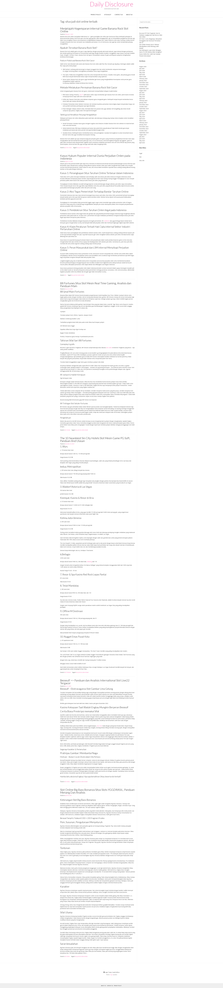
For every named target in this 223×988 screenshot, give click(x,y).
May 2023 (142, 140)
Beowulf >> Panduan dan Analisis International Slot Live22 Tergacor (94, 682)
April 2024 (142, 118)
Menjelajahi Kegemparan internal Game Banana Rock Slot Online (94, 30)
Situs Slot (107, 14)
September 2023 (144, 132)
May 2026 (142, 72)
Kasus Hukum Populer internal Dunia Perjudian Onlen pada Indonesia (95, 157)
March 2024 (142, 120)
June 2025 (142, 94)
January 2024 (143, 124)
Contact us (119, 14)
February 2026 (143, 78)
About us (129, 14)
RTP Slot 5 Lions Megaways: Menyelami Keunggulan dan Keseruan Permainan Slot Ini (150, 40)
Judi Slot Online (68, 147)
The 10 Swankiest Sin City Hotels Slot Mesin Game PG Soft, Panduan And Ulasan (95, 439)
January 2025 (143, 102)
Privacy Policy (96, 14)
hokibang (89, 561)
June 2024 (142, 114)
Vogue (111, 974)
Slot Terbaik (67, 430)
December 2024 (143, 104)
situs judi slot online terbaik (83, 147)
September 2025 (144, 88)
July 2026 (141, 68)
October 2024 (143, 106)
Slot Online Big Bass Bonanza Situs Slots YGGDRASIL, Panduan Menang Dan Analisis (97, 791)
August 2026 (142, 66)
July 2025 (141, 92)
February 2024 (143, 122)
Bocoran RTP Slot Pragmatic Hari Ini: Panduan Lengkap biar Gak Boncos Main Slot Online (150, 35)
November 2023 (143, 128)
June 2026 (142, 70)
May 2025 (142, 96)
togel (140, 153)
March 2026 (142, 76)
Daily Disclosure (111, 4)
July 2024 (141, 112)
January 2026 (143, 80)
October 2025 (143, 86)
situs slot (141, 160)
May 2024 (142, 116)
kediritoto (107, 221)
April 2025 (142, 98)
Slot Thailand (68, 672)
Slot (65, 275)
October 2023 (143, 130)
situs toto (99, 726)
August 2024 (142, 110)
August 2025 (142, 90)
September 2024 (144, 108)
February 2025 (143, 100)
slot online (109, 347)
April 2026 (142, 74)
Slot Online (67, 781)
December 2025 (143, 82)
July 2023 (141, 136)
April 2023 (142, 142)
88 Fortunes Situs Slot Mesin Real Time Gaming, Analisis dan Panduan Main (95, 284)
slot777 (81, 95)
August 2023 (142, 134)
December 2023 (143, 126)
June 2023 (142, 138)
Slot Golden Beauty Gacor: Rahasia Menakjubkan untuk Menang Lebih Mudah (149, 46)
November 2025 (143, 84)
